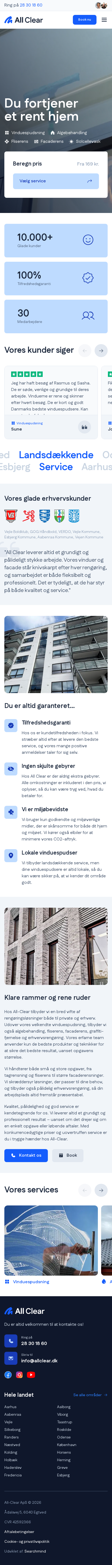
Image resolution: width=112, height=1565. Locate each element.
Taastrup (64, 1422)
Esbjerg (63, 1475)
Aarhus (10, 1407)
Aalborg (63, 1407)
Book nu (84, 19)
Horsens (64, 1452)
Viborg (62, 1414)
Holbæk (10, 1460)
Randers (11, 1437)
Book (72, 1155)
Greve (62, 1467)
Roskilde (64, 1430)
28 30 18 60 (31, 5)
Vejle (8, 1422)
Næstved (12, 1445)
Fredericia (13, 1475)
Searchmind (35, 1551)
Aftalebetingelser (19, 1532)
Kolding (10, 1452)
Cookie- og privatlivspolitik (26, 1541)
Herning (63, 1460)
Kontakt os (30, 1155)
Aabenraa (12, 1414)
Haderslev (12, 1467)
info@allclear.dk (39, 1360)
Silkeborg (12, 1430)
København (66, 1445)
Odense (64, 1437)
